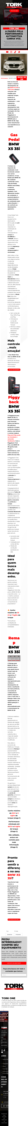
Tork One (11, 89)
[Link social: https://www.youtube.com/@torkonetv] (8, 52)
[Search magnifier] (25, 975)
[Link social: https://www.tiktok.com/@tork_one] (16, 52)
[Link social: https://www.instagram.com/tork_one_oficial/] (12, 52)
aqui (6, 1019)
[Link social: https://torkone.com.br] (20, 52)
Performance (4, 78)
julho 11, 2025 (12, 78)
